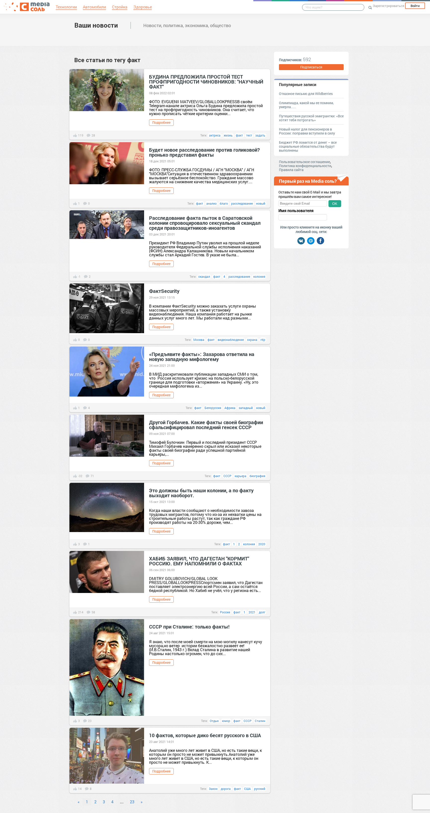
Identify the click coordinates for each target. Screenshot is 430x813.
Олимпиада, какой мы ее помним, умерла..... (306, 104)
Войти (415, 5)
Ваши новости (96, 25)
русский (259, 789)
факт (239, 135)
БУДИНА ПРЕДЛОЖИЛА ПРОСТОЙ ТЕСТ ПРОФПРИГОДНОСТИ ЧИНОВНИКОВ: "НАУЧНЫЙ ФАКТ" (206, 81)
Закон (213, 789)
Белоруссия (213, 408)
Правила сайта (291, 169)
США (247, 789)
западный (246, 408)
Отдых (214, 721)
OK (334, 204)
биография (257, 476)
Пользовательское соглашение (304, 161)
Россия (225, 612)
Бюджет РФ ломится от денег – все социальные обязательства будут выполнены (308, 146)
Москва (198, 340)
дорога (226, 789)
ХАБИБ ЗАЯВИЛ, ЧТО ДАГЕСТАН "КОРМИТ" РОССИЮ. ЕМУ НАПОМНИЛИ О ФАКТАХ (199, 561)
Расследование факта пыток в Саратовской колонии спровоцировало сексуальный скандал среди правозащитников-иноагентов (205, 222)
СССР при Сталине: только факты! (189, 626)
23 (132, 801)
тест (249, 135)
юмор (226, 721)
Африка (229, 408)
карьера (240, 476)
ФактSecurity (164, 290)
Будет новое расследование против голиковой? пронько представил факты (204, 152)
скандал (204, 276)
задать (260, 135)
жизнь (228, 135)
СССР (227, 476)
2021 (252, 612)
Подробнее (161, 122)
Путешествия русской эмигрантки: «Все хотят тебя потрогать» (311, 118)
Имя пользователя (296, 210)
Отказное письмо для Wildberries (306, 93)
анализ (211, 203)
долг (262, 612)
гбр (263, 340)
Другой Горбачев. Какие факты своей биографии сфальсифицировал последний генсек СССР (206, 425)
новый (260, 203)
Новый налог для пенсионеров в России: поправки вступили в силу (307, 131)
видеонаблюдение (231, 340)
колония (259, 276)
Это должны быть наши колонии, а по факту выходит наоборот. (201, 493)
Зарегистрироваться (388, 5)
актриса (214, 135)
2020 (261, 544)
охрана (252, 340)
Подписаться (311, 67)
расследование (242, 203)
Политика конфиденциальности (305, 165)
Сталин (260, 721)
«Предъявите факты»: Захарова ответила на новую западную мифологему (201, 356)
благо (224, 203)
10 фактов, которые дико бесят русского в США (205, 735)
